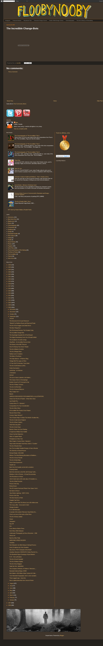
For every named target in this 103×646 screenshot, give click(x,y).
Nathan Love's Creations (15, 354)
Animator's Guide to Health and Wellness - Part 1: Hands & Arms (32, 176)
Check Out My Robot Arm (16, 434)
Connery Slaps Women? (15, 415)
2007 (9, 602)
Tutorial (10, 256)
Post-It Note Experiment (15, 462)
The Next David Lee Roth (16, 497)
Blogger (62, 635)
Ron (17, 122)
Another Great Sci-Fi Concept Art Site (19, 382)
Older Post (100, 101)
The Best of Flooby (13, 252)
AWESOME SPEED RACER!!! (17, 540)
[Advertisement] (54, 86)
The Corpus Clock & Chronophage (18, 380)
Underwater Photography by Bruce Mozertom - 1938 (23, 533)
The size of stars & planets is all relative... (20, 377)
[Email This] (25, 63)
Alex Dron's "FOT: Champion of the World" (20, 549)
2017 (9, 286)
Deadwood (11, 229)
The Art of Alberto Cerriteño (16, 349)
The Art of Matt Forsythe (15, 481)
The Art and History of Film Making (17, 250)
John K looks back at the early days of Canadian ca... (23, 479)
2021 (9, 276)
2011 (9, 300)
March (11, 595)
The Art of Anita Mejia (15, 460)
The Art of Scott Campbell (16, 559)
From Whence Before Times (16, 528)
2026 (9, 264)
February (12, 597)
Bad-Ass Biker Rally (14, 538)
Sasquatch (12, 521)
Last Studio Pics (13, 401)
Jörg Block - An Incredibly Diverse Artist (19, 342)
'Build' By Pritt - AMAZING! (16, 566)
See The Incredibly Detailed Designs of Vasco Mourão (23, 448)
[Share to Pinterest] (31, 63)
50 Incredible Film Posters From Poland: (20, 410)
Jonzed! (11, 318)
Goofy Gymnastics (14, 368)
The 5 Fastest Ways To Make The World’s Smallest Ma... (24, 417)
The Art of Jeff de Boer (15, 387)
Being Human (13, 486)
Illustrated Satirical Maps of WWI (18, 571)
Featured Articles (17, 20)
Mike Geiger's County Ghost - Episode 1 (20, 441)
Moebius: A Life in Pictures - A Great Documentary (22, 474)
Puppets (10, 246)
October (12, 314)
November (13, 311)
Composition (11, 227)
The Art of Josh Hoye (15, 427)
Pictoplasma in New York (16, 438)
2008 (9, 307)
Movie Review (11, 241)
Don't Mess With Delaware (16, 531)
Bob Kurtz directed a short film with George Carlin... (22, 472)
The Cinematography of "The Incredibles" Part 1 (27, 135)
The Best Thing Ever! (15, 328)
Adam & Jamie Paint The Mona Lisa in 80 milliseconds (23, 502)
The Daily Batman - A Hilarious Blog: (18, 358)
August (12, 583)
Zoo (10, 526)
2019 (9, 281)
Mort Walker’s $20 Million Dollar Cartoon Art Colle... (22, 573)
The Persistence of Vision (16, 476)
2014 (9, 293)
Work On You (18, 168)
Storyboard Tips (28, 20)
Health (9, 239)
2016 (9, 288)
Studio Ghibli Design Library (56, 20)
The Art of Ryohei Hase (15, 446)
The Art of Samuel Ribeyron (16, 389)
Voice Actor (11, 258)
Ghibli (9, 237)
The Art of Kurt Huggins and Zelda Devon (20, 325)
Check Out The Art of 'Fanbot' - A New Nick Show (22, 398)
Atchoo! (11, 375)
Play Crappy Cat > (14, 391)
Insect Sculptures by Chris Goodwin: (19, 547)
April (11, 592)
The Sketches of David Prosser (17, 450)
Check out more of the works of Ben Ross (20, 514)
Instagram (7, 20)
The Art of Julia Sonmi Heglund (17, 420)
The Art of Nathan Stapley (16, 561)
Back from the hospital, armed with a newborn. (21, 467)
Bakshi (11, 394)
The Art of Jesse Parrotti (15, 457)
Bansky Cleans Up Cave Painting (18, 429)
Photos (10, 244)
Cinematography (70, 20)
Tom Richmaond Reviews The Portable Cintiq (21, 330)
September (13, 316)
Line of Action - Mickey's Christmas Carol (25, 185)
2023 (9, 272)
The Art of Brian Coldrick (15, 422)
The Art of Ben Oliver (14, 408)
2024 (9, 269)
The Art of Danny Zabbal (15, 516)
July (11, 585)
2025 (9, 267)
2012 (9, 298)
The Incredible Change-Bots (16, 332)
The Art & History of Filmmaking (85, 20)
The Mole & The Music (15, 356)
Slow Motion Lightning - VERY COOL (19, 493)
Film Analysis (11, 235)
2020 (9, 279)
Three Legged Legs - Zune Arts (17, 578)
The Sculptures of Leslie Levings (18, 339)
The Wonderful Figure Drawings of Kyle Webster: (22, 554)
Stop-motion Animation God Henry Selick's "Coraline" (23, 443)
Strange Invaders (14, 507)
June (11, 588)
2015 (9, 290)
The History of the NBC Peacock (18, 344)
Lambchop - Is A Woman (15, 370)
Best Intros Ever (12, 219)
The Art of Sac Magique (15, 564)
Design (10, 231)
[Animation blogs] (64, 152)
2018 (9, 283)
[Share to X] (28, 63)
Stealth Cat (12, 464)
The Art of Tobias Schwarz (16, 384)
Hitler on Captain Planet (15, 436)
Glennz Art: (12, 535)
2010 (9, 302)
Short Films (11, 248)
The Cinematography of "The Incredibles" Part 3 (27, 152)
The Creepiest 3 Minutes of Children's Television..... (22, 568)
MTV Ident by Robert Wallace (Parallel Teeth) (19, 209)
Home (55, 101)
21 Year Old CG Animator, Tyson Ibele (19, 363)
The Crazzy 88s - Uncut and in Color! (19, 505)
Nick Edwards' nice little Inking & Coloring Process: (22, 545)
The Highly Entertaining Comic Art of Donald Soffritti (22, 337)
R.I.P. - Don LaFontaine (15, 557)
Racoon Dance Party (15, 413)
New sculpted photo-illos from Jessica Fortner (21, 580)
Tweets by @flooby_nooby (63, 133)
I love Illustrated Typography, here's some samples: (22, 575)
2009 (9, 305)
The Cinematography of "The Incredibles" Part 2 (27, 144)
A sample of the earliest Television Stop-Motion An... (23, 512)
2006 (9, 605)
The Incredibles (12, 254)
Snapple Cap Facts (14, 500)
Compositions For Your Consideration (19, 405)
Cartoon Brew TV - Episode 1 (17, 403)
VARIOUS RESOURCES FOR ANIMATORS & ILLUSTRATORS (26, 396)
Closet (11, 519)
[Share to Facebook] (29, 63)
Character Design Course (40, 20)
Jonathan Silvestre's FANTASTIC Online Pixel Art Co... (23, 552)
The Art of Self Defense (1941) (17, 365)
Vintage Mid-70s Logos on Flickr (17, 361)
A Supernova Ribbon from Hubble (18, 431)
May (11, 590)
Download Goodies (13, 233)
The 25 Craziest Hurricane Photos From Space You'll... (23, 488)
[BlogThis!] (26, 63)
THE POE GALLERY (15, 424)
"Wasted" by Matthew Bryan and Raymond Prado (22, 323)
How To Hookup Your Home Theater (18, 346)
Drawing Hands (13, 469)
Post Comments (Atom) (20, 103)
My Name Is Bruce (14, 490)
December (13, 309)
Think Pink (17, 160)
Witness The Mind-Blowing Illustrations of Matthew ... (23, 455)
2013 (9, 295)
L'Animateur (12, 372)
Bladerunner (11, 221)
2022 (9, 274)
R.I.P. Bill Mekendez (14, 509)
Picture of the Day (14, 483)
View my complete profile (20, 128)
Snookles (11, 542)
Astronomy (11, 217)
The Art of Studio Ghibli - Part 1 (23, 201)
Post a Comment (12, 71)
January (12, 600)
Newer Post (10, 101)
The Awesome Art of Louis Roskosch (19, 321)
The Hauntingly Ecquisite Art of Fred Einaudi (21, 335)
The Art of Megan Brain (15, 351)
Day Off (11, 523)
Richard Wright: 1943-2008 (16, 453)
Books (9, 223)
